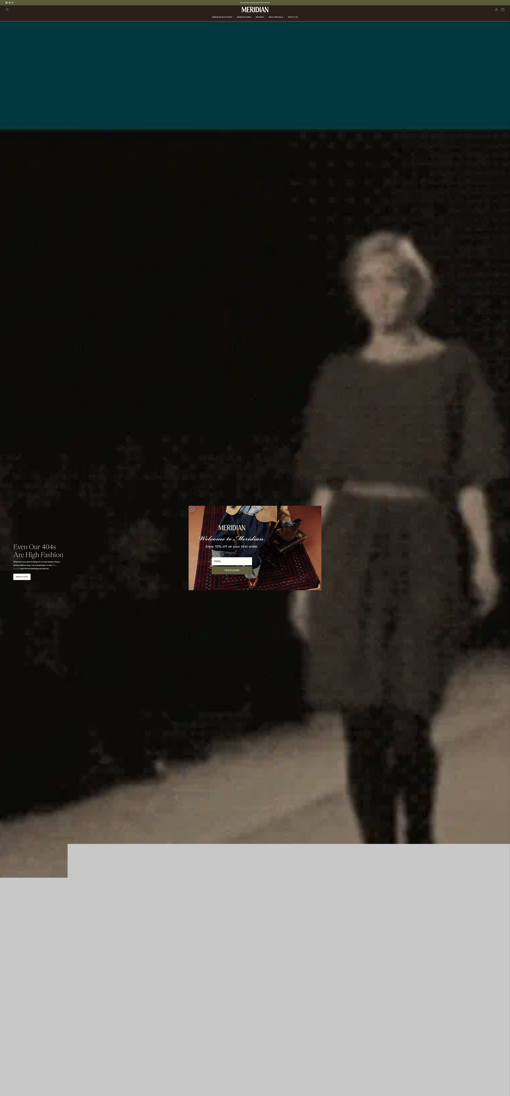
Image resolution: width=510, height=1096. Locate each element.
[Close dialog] (191, 508)
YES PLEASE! (232, 570)
